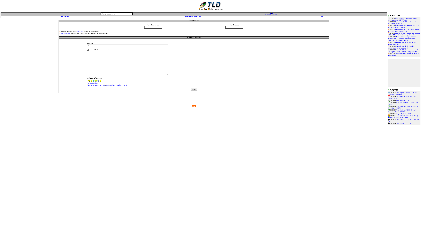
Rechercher (65, 17)
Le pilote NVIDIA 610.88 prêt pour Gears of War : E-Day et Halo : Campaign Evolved (404, 34)
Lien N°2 (98, 85)
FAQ (322, 17)
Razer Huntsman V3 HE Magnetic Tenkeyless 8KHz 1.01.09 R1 (402, 111)
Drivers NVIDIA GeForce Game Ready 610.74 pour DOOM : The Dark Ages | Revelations (403, 51)
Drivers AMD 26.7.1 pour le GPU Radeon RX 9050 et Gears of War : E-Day (404, 30)
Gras (107, 85)
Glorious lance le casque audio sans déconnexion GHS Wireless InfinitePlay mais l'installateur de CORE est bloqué (402, 38)
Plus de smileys (93, 83)
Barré (125, 85)
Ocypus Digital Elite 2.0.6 (403, 114)
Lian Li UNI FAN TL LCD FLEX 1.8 (405, 123)
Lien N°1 (91, 85)
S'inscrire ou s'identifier (193, 17)
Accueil (268, 14)
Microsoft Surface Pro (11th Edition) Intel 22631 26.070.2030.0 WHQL (403, 117)
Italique (112, 85)
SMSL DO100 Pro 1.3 (402, 100)
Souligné (119, 85)
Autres (274, 14)
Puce (103, 85)
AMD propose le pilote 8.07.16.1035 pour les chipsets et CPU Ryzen (402, 19)
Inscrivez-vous (65, 33)
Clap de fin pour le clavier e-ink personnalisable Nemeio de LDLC (401, 47)
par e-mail (80, 31)
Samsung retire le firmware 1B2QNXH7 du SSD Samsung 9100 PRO (403, 26)
